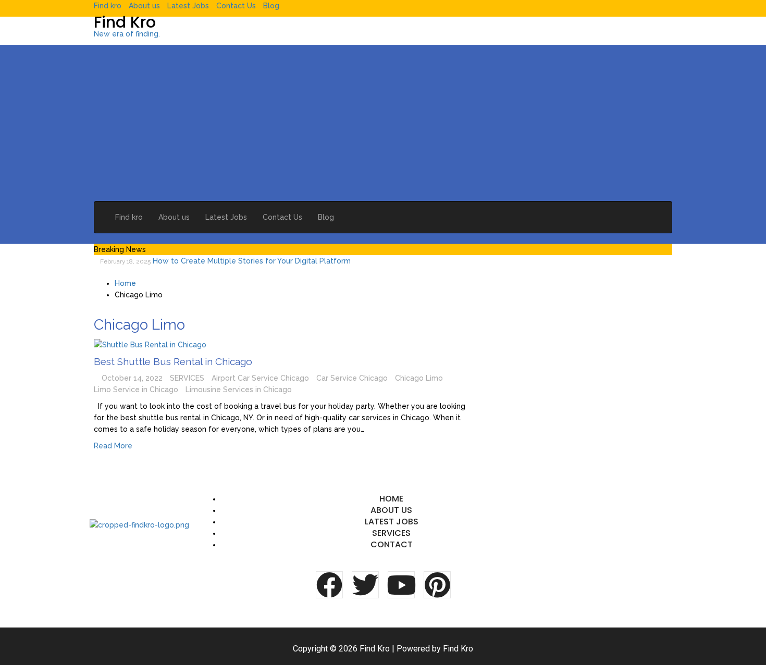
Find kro (107, 6)
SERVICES (187, 378)
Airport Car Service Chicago (260, 378)
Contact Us (236, 6)
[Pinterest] (437, 584)
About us (144, 6)
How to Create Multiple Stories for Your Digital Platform (252, 261)
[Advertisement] (383, 123)
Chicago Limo (419, 378)
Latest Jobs (188, 6)
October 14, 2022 (132, 378)
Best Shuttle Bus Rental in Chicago (173, 361)
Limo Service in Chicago (136, 389)
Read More (113, 446)
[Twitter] (365, 584)
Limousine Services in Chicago (239, 389)
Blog (271, 6)
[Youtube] (401, 584)
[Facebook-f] (329, 584)
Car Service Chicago (352, 378)
